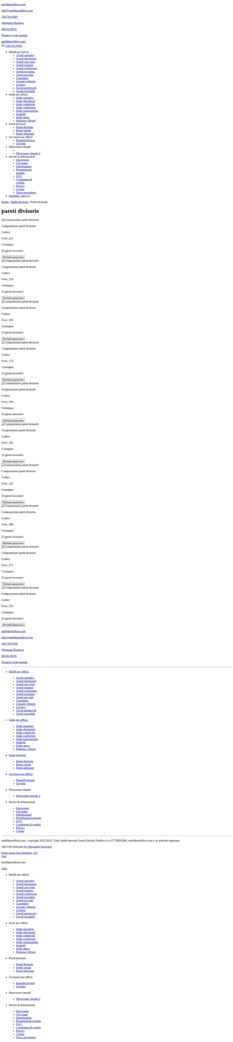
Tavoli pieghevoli (26, 88)
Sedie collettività (25, 104)
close (4, 868)
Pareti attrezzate (25, 133)
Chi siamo (22, 163)
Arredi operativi (25, 55)
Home (5, 202)
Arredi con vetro (25, 61)
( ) (19, 195)
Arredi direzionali (26, 58)
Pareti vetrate (23, 130)
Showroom (22, 159)
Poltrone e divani (25, 120)
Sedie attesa (22, 117)
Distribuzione (23, 166)
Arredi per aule (24, 74)
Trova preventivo (26, 192)
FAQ (19, 176)
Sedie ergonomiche (27, 110)
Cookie (20, 189)
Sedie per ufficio (18, 719)
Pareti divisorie (24, 127)
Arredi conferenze (26, 68)
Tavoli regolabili (25, 91)
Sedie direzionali (25, 101)
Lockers (20, 84)
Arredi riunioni (24, 65)
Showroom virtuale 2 (28, 153)
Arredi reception (25, 71)
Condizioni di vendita (24, 181)
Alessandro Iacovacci (39, 846)
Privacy (20, 186)
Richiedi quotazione (13, 257)
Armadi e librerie (25, 81)
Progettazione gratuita (24, 171)
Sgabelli (20, 114)
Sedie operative (25, 97)
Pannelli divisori (25, 140)
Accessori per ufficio (21, 774)
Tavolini (20, 143)
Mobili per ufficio (19, 671)
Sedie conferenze (26, 107)
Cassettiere (22, 78)
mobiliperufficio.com (13, 41)
